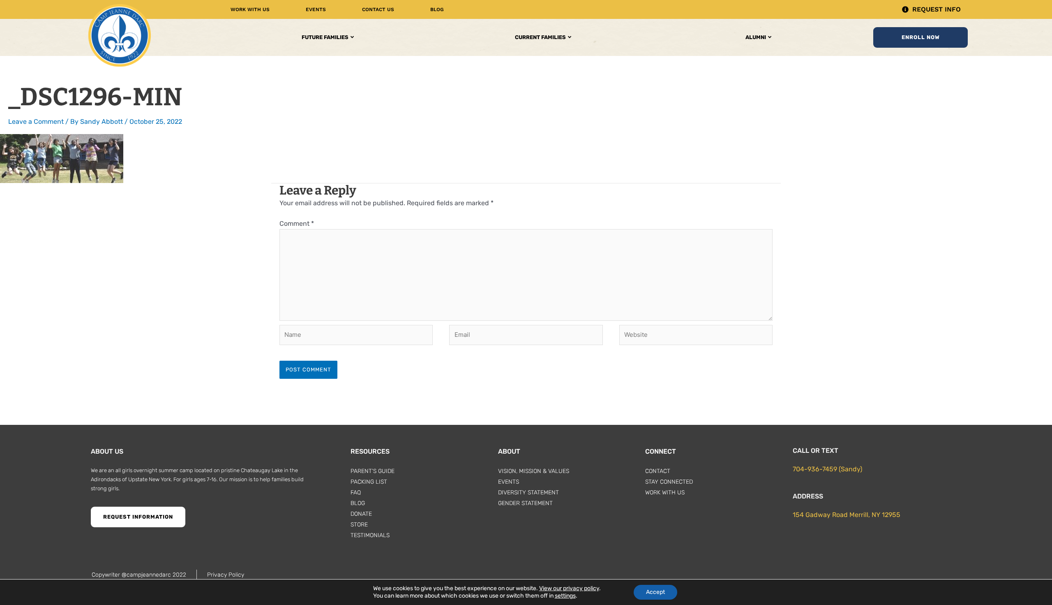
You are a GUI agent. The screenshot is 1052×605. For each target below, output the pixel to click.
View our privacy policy (569, 588)
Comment (296, 223)
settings (565, 595)
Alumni (755, 37)
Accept (655, 592)
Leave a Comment (36, 121)
